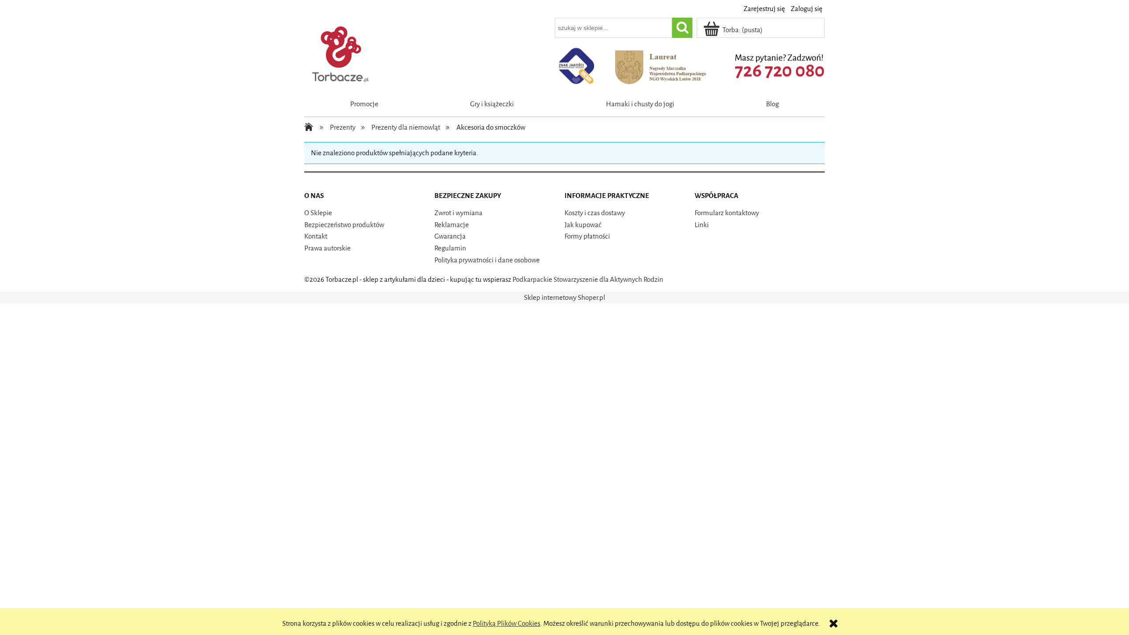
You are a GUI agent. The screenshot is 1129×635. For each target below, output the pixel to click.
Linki (702, 224)
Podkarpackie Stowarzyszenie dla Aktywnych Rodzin (587, 279)
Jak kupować (583, 224)
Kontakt (315, 236)
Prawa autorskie (327, 248)
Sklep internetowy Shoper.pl (564, 297)
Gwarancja (450, 236)
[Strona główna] (341, 53)
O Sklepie (318, 213)
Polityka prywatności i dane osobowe (487, 260)
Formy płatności (587, 236)
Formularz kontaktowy (727, 213)
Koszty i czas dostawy (594, 213)
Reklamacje (451, 224)
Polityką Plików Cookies (506, 623)
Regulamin (450, 248)
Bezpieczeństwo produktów (344, 224)
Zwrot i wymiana (458, 213)
